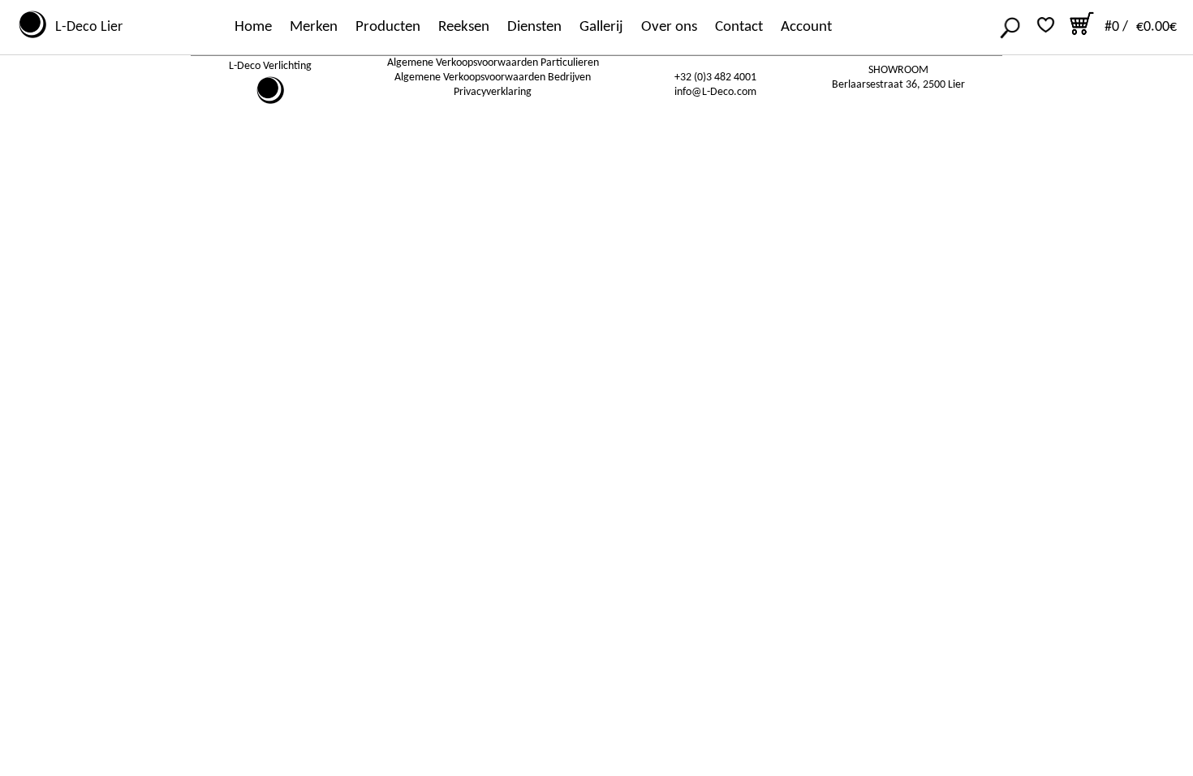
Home (253, 27)
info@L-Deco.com (715, 92)
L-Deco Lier (86, 27)
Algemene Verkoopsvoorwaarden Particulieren (493, 63)
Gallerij (601, 27)
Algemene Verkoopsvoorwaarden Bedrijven (492, 77)
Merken (314, 27)
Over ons (669, 27)
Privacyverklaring (493, 92)
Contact (739, 27)
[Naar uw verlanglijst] (1046, 25)
